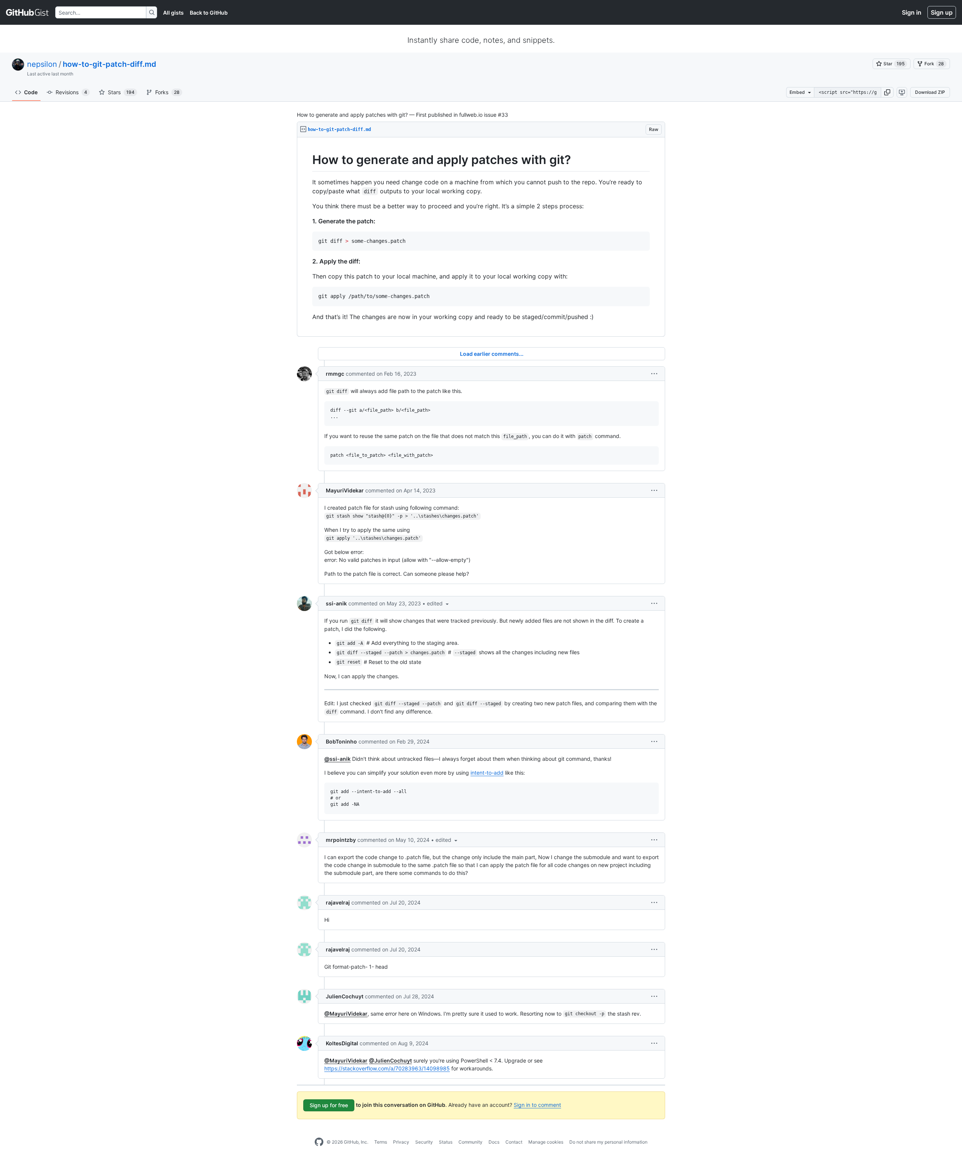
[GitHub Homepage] (319, 1142)
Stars (121, 92)
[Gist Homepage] (27, 12)
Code (31, 92)
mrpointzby (341, 840)
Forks (167, 92)
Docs (494, 1142)
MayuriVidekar (345, 490)
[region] (481, 237)
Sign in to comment (537, 1105)
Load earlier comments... (491, 354)
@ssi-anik (337, 759)
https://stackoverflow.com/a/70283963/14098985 (387, 1068)
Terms (380, 1142)
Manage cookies (545, 1142)
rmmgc (335, 373)
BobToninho (341, 741)
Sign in (911, 12)
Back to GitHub (209, 12)
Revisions (71, 92)
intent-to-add (487, 772)
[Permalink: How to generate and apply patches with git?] (307, 160)
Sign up (942, 12)
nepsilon (42, 64)
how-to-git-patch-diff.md (109, 64)
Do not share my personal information (608, 1142)
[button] (887, 92)
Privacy (401, 1142)
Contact (513, 1142)
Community (470, 1142)
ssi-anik (336, 603)
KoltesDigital (342, 1043)
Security (424, 1142)
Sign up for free (329, 1105)
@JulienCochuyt (390, 1060)
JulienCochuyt (344, 996)
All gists (173, 12)
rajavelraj (338, 902)
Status (445, 1142)
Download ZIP (930, 92)
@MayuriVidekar (346, 1013)
